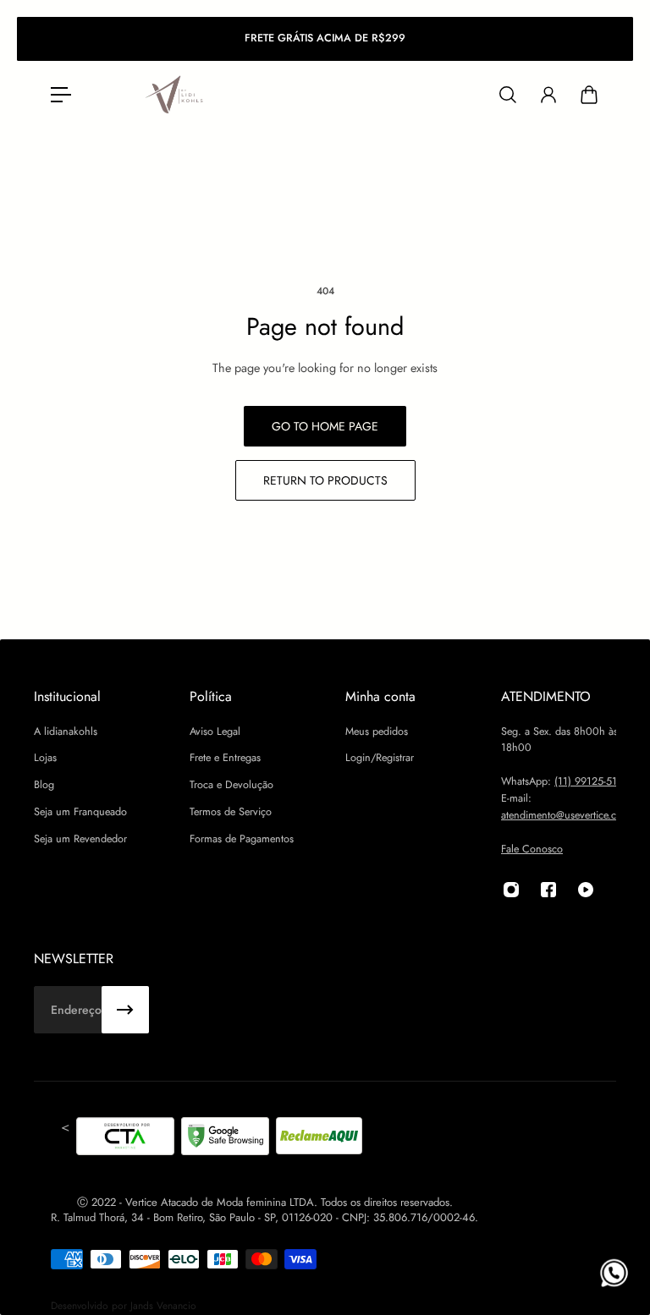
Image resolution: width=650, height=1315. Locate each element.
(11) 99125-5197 (591, 781)
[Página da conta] (548, 94)
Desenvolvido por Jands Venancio (123, 1305)
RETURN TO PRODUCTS (325, 480)
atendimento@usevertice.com (566, 815)
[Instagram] (511, 889)
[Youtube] (585, 889)
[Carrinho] (589, 94)
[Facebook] (548, 889)
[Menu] (61, 94)
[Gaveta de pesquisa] (508, 94)
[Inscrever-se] (125, 1009)
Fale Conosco (532, 849)
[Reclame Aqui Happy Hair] (319, 1139)
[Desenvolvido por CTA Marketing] (125, 1139)
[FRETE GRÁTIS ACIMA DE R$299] (325, 38)
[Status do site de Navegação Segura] (225, 1139)
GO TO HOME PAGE (325, 426)
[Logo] (175, 95)
